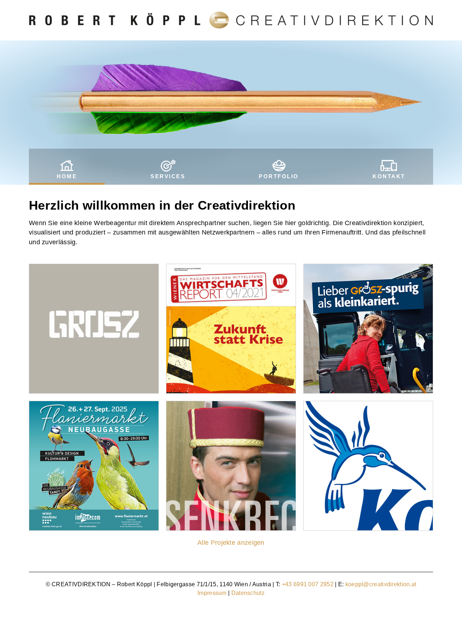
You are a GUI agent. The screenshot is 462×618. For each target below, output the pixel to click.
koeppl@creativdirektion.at (381, 584)
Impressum (212, 593)
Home (67, 176)
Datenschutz (248, 593)
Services (168, 176)
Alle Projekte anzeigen (231, 542)
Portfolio (279, 176)
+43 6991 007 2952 (308, 584)
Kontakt (388, 176)
